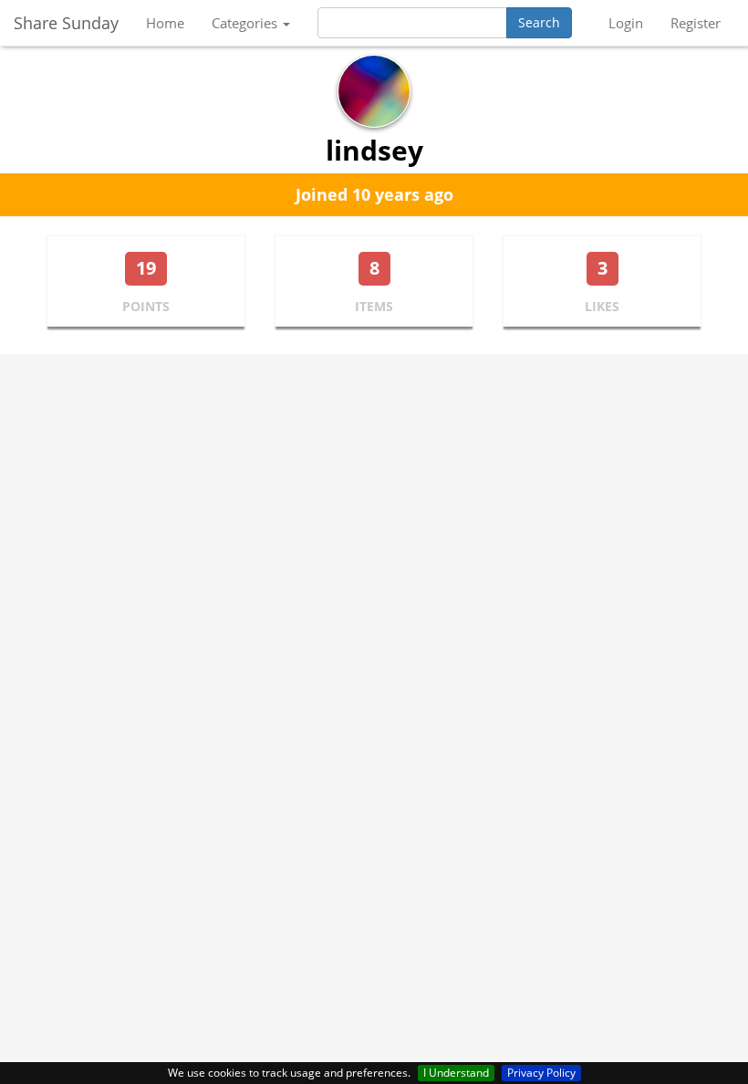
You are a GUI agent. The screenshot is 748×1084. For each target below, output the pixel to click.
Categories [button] (246, 23)
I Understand (456, 1072)
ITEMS (374, 306)
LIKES (602, 306)
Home (165, 23)
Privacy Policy (541, 1072)
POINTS (146, 306)
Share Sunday (66, 23)
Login (625, 23)
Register (695, 23)
